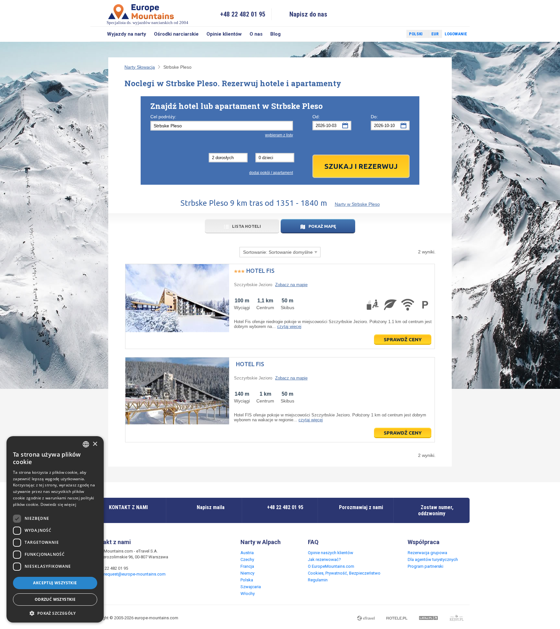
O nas (256, 34)
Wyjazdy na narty (126, 34)
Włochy (247, 593)
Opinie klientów (224, 34)
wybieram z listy (279, 135)
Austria (247, 552)
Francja (247, 566)
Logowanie (456, 33)
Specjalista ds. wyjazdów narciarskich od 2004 (147, 22)
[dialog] (55, 529)
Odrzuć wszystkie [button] (55, 599)
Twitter (395, 34)
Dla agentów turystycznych (433, 559)
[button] (55, 613)
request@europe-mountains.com (135, 574)
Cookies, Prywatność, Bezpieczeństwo (344, 573)
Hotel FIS (250, 364)
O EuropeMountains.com (331, 566)
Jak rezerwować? (324, 559)
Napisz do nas (308, 14)
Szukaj (96, 34)
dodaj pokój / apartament (271, 172)
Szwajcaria (250, 586)
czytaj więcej (289, 326)
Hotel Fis (260, 270)
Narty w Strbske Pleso (357, 204)
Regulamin (318, 579)
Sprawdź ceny (403, 339)
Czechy (247, 559)
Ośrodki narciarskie (176, 34)
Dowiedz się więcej (58, 504)
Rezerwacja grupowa (427, 552)
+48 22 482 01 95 (242, 14)
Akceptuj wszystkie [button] (55, 583)
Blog (275, 34)
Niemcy (247, 573)
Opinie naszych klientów (330, 552)
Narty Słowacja (139, 67)
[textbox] (221, 126)
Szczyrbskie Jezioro (253, 284)
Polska (246, 579)
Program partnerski (425, 566)
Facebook (386, 34)
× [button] (94, 444)
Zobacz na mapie (291, 284)
